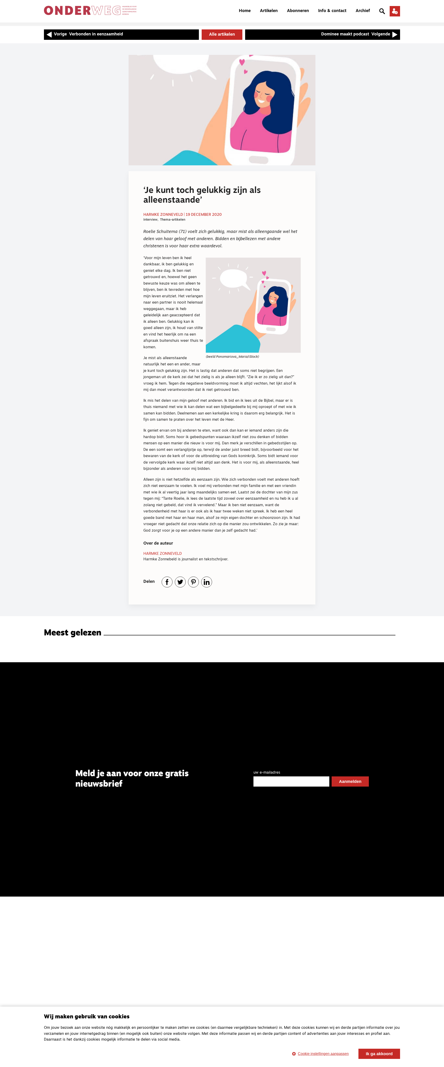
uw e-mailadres (266, 773)
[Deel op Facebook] (167, 582)
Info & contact (332, 11)
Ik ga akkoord (379, 1053)
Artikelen (269, 11)
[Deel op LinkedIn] (206, 582)
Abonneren (298, 11)
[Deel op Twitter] (180, 582)
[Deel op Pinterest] (193, 582)
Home (245, 11)
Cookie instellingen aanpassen (323, 1054)
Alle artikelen (222, 35)
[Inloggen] (395, 11)
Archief (363, 11)
